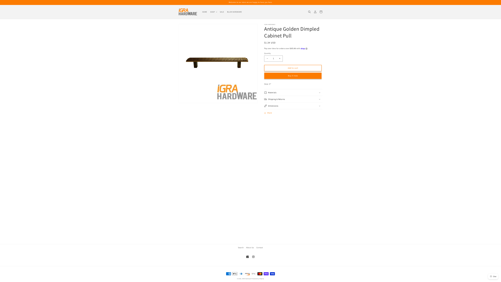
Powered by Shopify (258, 279)
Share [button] (269, 113)
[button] (213, 12)
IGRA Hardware (246, 279)
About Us (250, 247)
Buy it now (293, 75)
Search (241, 247)
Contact (259, 247)
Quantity (267, 53)
